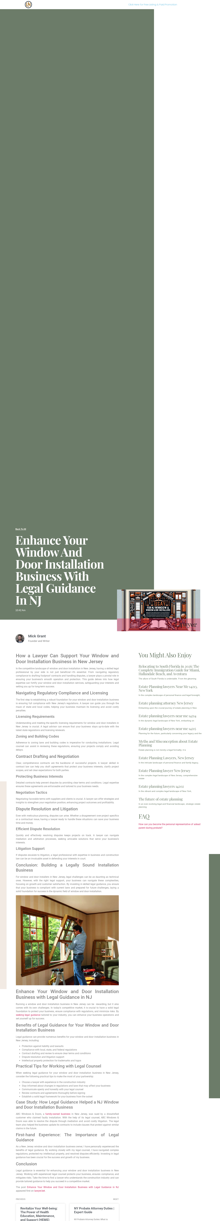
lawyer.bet (39, 1190)
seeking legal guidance (28, 1014)
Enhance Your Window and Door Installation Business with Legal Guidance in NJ (73, 1187)
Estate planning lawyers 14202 (161, 786)
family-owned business (57, 1114)
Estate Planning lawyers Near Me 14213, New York (168, 688)
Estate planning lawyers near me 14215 (167, 728)
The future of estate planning (161, 799)
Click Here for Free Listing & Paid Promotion (152, 4)
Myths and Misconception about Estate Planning (168, 743)
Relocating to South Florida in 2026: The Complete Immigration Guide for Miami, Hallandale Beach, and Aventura (169, 670)
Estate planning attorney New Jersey (166, 703)
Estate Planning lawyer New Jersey (165, 770)
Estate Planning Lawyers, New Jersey (166, 757)
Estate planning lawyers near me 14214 (167, 715)
